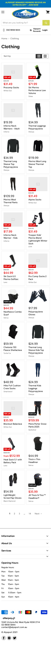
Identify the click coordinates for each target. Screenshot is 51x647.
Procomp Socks (11, 87)
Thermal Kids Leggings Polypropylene (35, 388)
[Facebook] (3, 638)
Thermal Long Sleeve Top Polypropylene (11, 164)
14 (30, 513)
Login (45, 30)
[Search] (46, 22)
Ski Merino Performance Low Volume (37, 90)
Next (37, 513)
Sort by (7, 56)
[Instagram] (9, 638)
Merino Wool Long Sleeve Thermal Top (37, 164)
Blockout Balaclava (13, 424)
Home (4, 38)
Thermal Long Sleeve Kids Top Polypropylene (36, 350)
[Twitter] (14, 638)
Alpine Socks (34, 199)
